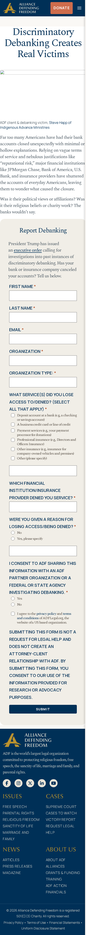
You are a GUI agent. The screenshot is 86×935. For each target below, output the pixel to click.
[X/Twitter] (30, 783)
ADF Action (56, 885)
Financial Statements (64, 922)
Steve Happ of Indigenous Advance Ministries (35, 125)
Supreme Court (61, 806)
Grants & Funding (63, 872)
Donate (61, 7)
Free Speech (15, 806)
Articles (11, 859)
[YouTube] (54, 783)
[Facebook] (7, 783)
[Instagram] (18, 783)
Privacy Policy (13, 922)
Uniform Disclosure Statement (43, 928)
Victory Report (61, 819)
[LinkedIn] (42, 783)
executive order (28, 250)
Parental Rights (18, 813)
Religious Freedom (21, 819)
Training (54, 879)
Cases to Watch (61, 813)
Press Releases (17, 866)
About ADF (56, 859)
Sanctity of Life (18, 826)
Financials (56, 892)
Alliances (55, 866)
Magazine (12, 872)
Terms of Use (36, 922)
